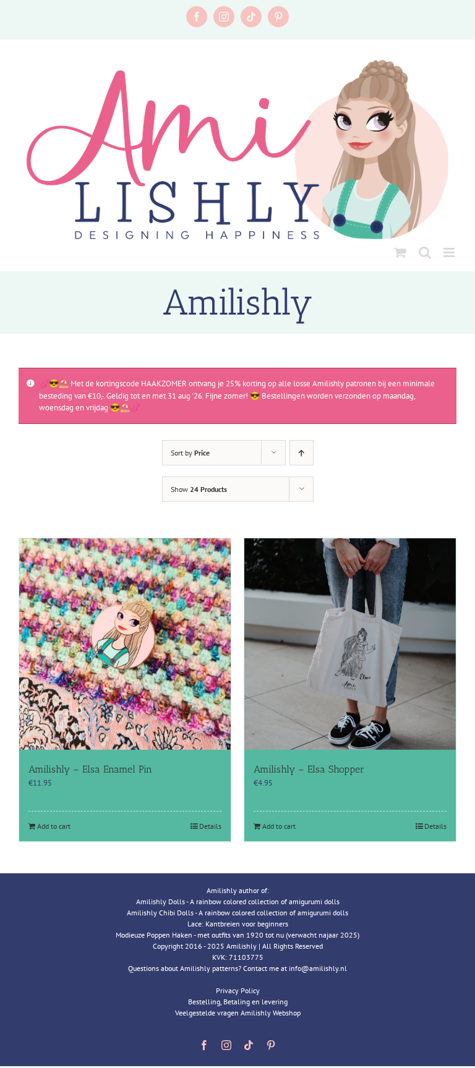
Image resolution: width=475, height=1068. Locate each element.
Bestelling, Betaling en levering (238, 1001)
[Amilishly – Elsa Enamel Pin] (125, 644)
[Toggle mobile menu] (449, 252)
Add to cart (54, 826)
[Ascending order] (301, 452)
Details (210, 826)
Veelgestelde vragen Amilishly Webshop (238, 1012)
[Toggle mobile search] (425, 252)
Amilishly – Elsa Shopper (309, 769)
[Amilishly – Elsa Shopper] (350, 644)
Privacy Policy (238, 990)
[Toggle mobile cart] (400, 252)
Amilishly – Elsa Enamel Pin (90, 769)
